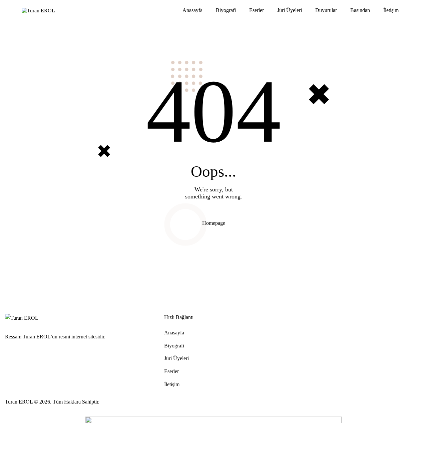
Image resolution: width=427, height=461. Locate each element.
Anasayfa (192, 10)
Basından (360, 10)
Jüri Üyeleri (289, 10)
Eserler (256, 10)
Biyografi (226, 10)
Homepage (213, 223)
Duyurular (326, 10)
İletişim (391, 10)
